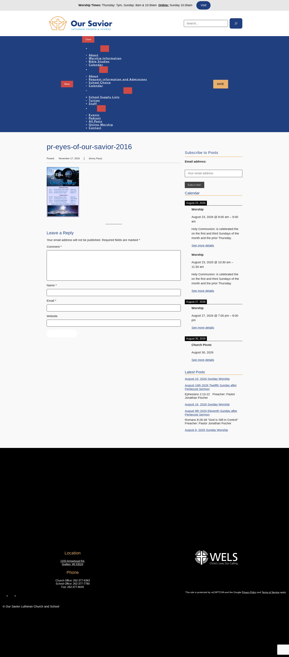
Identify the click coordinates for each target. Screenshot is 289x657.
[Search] (236, 23)
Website (52, 316)
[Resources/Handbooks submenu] (127, 90)
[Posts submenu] (101, 108)
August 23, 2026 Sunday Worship (207, 379)
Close (88, 39)
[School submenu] (103, 69)
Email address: (195, 161)
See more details (202, 245)
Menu (67, 84)
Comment (54, 246)
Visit (203, 5)
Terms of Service (270, 592)
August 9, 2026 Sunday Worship (206, 430)
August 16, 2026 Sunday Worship (207, 404)
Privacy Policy (249, 592)
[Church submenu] (104, 48)
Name (52, 285)
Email (51, 300)
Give (220, 84)
